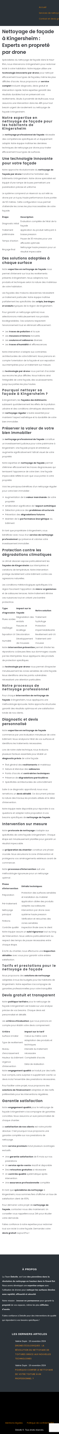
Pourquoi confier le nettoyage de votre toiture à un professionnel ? (34, 1374)
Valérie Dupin (21, 1341)
